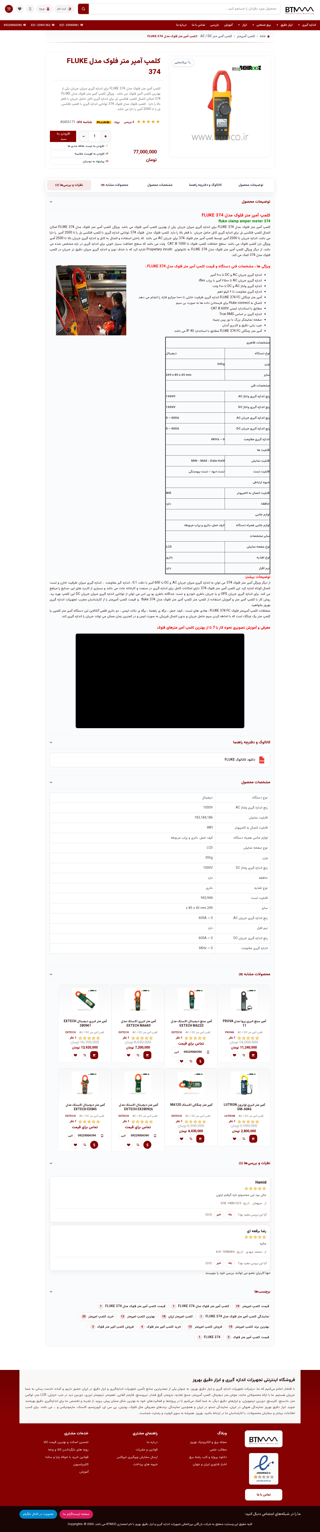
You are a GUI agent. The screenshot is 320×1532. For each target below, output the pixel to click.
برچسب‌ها (262, 1292)
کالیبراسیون (81, 1464)
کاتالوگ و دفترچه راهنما (205, 185)
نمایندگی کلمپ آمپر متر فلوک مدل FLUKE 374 (237, 1317)
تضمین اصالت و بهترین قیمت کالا (66, 1442)
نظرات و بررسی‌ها (69, 185)
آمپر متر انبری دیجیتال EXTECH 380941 (85, 1023)
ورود (42, 9)
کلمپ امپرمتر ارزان (180, 1317)
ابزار (242, 25)
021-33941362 (40, 25)
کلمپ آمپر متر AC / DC (250, 1033)
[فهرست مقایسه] (30, 9)
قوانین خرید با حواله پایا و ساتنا (67, 1457)
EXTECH (176, 1033)
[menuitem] (307, 25)
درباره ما (181, 25)
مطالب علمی (218, 1449)
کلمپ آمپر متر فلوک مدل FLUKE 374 (203, 1306)
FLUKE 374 (212, 1337)
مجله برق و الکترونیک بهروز (208, 1442)
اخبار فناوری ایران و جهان (210, 1464)
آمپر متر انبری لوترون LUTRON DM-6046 (244, 1107)
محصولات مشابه (114, 185)
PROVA (229, 1033)
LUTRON (229, 1116)
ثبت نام (61, 9)
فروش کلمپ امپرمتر (208, 1327)
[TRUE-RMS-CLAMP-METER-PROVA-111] (244, 1001)
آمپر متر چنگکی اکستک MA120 (191, 1105)
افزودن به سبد (63, 136)
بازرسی (214, 25)
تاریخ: (246, 1203)
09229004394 (13, 25)
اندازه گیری (307, 25)
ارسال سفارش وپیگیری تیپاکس (137, 1457)
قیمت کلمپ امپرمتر (255, 1306)
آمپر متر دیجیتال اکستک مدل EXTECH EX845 (85, 1107)
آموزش (228, 25)
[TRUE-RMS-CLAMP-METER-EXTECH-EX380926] (138, 1084)
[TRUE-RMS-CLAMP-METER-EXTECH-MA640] (138, 1001)
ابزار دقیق (284, 25)
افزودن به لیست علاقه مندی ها (86, 146)
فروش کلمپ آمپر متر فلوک (115, 1327)
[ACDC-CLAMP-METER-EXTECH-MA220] (191, 1001)
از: (265, 1203)
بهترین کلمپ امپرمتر (141, 1317)
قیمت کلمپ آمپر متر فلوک (251, 1337)
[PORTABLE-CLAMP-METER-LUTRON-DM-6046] (244, 1084)
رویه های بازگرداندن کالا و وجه (68, 1449)
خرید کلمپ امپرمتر (101, 1317)
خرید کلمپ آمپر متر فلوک (163, 1327)
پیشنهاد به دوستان (93, 162)
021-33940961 (69, 25)
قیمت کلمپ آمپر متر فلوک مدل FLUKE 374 (135, 1306)
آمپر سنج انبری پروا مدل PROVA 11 (244, 1023)
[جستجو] (83, 9)
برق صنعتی (261, 25)
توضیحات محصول (250, 185)
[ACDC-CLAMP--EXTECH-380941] (85, 1001)
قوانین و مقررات (147, 1449)
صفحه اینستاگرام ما (76, 1514)
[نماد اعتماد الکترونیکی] (263, 1469)
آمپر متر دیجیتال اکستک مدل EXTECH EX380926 (138, 1107)
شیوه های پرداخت (145, 1464)
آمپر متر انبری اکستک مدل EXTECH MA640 (138, 1023)
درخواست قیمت (200, 1061)
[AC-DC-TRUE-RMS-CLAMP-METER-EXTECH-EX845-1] (85, 1084)
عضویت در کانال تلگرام (38, 1514)
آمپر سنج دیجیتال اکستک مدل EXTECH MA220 (191, 1023)
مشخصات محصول (159, 185)
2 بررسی (129, 122)
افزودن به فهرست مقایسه (89, 154)
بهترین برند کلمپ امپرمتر (252, 1327)
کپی (176, 1052)
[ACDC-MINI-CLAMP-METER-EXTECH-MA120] (191, 1084)
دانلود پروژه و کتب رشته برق (208, 1457)
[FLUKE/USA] (103, 122)
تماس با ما (198, 25)
